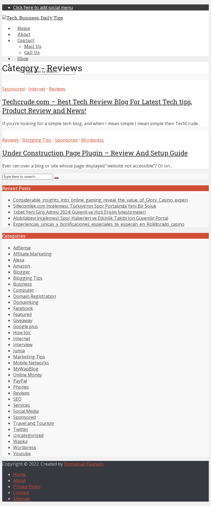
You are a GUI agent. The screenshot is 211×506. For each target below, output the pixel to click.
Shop (22, 58)
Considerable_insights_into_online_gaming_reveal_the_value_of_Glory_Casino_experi (100, 200)
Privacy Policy (27, 486)
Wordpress (92, 140)
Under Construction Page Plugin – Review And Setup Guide (95, 152)
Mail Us (32, 46)
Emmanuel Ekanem (83, 464)
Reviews (57, 89)
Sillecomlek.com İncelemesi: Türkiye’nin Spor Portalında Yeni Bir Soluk (84, 206)
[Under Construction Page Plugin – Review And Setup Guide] (68, 134)
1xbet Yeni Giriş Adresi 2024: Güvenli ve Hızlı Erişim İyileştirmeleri (79, 212)
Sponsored (13, 89)
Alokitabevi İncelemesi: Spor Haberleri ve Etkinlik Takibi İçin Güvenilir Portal (90, 218)
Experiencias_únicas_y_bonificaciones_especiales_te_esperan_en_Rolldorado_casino (98, 224)
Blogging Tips (36, 140)
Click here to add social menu (43, 7)
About (19, 480)
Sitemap (21, 499)
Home (19, 474)
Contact (21, 493)
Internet (36, 89)
